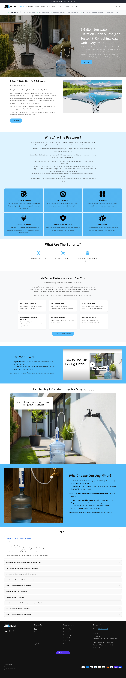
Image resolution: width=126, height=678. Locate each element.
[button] (65, 6)
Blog (35, 638)
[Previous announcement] (5, 1)
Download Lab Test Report (63, 333)
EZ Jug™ (9, 674)
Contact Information (69, 638)
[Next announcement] (121, 1)
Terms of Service (67, 632)
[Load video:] (92, 96)
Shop (35, 635)
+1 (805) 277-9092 (103, 629)
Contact (36, 647)
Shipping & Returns (68, 647)
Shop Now (86, 62)
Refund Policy (67, 635)
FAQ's (64, 644)
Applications (37, 644)
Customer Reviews (68, 641)
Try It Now (16, 120)
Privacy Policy (67, 629)
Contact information (42, 674)
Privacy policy (16, 674)
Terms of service (32, 674)
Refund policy (24, 674)
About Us (36, 641)
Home (35, 629)
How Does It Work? (39, 632)
